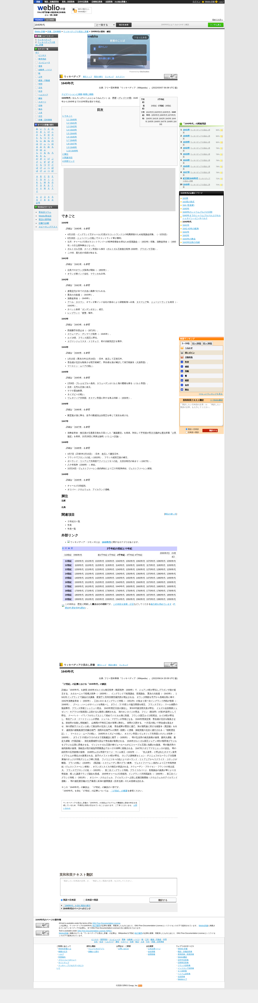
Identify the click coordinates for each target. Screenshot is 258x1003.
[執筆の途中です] (63, 606)
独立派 (83, 433)
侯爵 (173, 704)
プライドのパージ (138, 770)
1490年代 (171, 578)
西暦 (114, 98)
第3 (162, 712)
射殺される (127, 748)
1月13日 (71, 358)
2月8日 (70, 383)
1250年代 (130, 569)
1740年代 (120, 590)
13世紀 (68, 569)
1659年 (103, 693)
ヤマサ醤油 (72, 390)
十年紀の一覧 (73, 521)
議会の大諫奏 (88, 697)
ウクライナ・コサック (164, 759)
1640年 (149, 118)
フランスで (153, 704)
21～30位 (207, 343)
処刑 (83, 486)
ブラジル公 (69, 744)
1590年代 (171, 582)
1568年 (83, 464)
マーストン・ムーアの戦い (80, 366)
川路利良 (189, 357)
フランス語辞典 (184, 965)
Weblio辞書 (203, 926)
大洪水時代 (125, 461)
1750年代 (130, 590)
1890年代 (171, 595)
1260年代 (140, 569)
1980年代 (160, 599)
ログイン (196, 1)
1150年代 (130, 565)
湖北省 (88, 741)
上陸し (132, 777)
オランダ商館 (143, 697)
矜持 (187, 362)
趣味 (40, 98)
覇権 (124, 383)
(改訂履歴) (96, 926)
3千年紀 (130, 555)
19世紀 (68, 595)
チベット (71, 309)
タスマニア (141, 302)
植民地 (165, 741)
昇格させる (83, 744)
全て (37, 52)
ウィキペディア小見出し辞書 (76, 31)
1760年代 (140, 590)
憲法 (164, 433)
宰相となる (127, 719)
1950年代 (130, 599)
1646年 (157, 121)
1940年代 (120, 599)
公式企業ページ (154, 949)
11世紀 (68, 561)
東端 (64, 759)
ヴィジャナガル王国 (100, 744)
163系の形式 (188, 202)
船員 (81, 730)
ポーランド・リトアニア (138, 759)
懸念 (187, 389)
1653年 (145, 241)
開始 (146, 777)
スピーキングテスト (48, 227)
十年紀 (97, 101)
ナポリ (145, 748)
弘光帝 (139, 737)
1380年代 (160, 573)
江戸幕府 (91, 781)
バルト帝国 (140, 383)
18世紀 (168, 106)
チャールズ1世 (99, 234)
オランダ (80, 270)
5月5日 (163, 234)
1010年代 (89, 561)
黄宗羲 (82, 781)
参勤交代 (71, 291)
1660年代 (163, 115)
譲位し (124, 708)
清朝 (137, 730)
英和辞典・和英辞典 (186, 954)
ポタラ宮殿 (100, 737)
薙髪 (158, 726)
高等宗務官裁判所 (113, 697)
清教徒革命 (162, 241)
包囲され (152, 744)
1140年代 (120, 565)
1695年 (123, 737)
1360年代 (140, 573)
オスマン (168, 752)
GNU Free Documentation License (106, 923)
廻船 (77, 730)
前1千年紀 (102, 555)
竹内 (85, 730)
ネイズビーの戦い (75, 394)
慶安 (112, 454)
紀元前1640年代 (190, 178)
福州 (64, 748)
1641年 (155, 118)
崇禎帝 (69, 723)
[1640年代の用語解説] (38, 19)
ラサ (91, 737)
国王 (89, 337)
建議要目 (117, 433)
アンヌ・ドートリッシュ (81, 719)
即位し (156, 690)
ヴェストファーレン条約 (89, 468)
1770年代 (150, 590)
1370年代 (150, 573)
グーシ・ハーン (80, 704)
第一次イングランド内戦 (156, 701)
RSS (140, 985)
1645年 (151, 121)
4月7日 (70, 454)
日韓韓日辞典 (97, 2)
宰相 (82, 708)
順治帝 (153, 712)
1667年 (144, 461)
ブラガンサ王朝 (147, 249)
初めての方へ (217, 20)
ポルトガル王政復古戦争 (118, 249)
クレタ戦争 (167, 733)
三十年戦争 (117, 468)
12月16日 (90, 358)
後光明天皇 (142, 708)
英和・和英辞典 (68, 2)
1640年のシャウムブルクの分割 (197, 212)
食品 (40, 109)
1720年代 (99, 590)
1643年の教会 (189, 239)
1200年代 (79, 569)
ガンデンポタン (89, 309)
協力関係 (135, 704)
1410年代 (89, 578)
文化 (40, 87)
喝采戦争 (120, 690)
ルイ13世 (148, 715)
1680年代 (160, 586)
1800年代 (79, 595)
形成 (97, 774)
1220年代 (99, 569)
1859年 (102, 270)
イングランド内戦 (114, 701)
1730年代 (109, 590)
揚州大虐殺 (166, 737)
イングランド (83, 234)
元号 (76, 387)
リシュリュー (91, 708)
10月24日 (71, 468)
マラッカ (94, 274)
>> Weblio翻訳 (216, 400)
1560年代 (140, 582)
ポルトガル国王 (141, 741)
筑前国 (83, 712)
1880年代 (160, 595)
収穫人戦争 (90, 693)
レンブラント (73, 313)
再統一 (103, 704)
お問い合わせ (123, 949)
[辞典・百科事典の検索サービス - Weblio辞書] (51, 10)
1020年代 (99, 561)
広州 (72, 752)
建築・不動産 (44, 80)
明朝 (82, 723)
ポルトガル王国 (74, 249)
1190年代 (171, 565)
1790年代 (171, 590)
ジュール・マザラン (110, 719)
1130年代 (109, 565)
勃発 (172, 701)
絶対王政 (117, 457)
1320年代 (99, 573)
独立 (114, 766)
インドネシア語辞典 (186, 968)
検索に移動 (88, 94)
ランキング (109, 77)
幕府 (101, 712)
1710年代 (89, 590)
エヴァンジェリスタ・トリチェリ (83, 341)
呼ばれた (160, 752)
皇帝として (171, 712)
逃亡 (133, 726)
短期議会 (145, 234)
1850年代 (130, 595)
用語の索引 (98, 77)
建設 (108, 737)
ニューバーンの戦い (86, 238)
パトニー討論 (112, 436)
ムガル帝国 (99, 752)
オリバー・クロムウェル (78, 489)
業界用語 (42, 59)
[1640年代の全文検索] (50, 19)
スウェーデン (103, 383)
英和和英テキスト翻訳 (76, 874)
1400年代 (79, 578)
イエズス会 (161, 708)
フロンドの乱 (84, 457)
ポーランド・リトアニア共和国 (82, 461)
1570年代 (150, 582)
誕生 (150, 774)
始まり (141, 701)
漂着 (131, 730)
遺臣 (77, 781)
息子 (97, 755)
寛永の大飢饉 (73, 295)
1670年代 (172, 115)
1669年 (65, 737)
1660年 (86, 701)
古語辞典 (109, 2)
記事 (76, 684)
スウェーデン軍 (112, 763)
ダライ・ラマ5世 (119, 704)
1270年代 (150, 569)
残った (73, 774)
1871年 (91, 330)
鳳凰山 (102, 748)
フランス (82, 337)
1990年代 (171, 599)
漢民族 (145, 726)
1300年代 (79, 573)
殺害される (119, 741)
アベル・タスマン (75, 302)
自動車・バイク (45, 70)
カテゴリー (120, 77)
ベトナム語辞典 (184, 974)
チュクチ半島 (74, 759)
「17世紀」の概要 (119, 791)
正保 (116, 358)
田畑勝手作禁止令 (75, 330)
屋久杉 (79, 252)
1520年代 (99, 582)
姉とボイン (190, 353)
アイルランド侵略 (101, 489)
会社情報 (151, 951)
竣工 (123, 752)
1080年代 (160, 561)
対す (152, 726)
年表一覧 (71, 528)
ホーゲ (111, 748)
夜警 (84, 313)
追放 (66, 774)
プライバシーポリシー (67, 960)
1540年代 (120, 582)
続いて (90, 726)
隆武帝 (170, 744)
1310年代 (89, 573)
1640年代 (106, 542)
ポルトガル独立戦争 (104, 690)
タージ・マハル (114, 752)
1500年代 (79, 582)
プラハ (124, 763)
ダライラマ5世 (80, 737)
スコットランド (115, 234)
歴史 (79, 604)
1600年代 (79, 586)
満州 (116, 730)
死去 (99, 708)
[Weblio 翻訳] (74, 10)
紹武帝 (65, 752)
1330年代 (109, 573)
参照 (85, 690)
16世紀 (154, 106)
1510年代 (89, 582)
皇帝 (149, 752)
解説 (104, 684)
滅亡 (87, 723)
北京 (78, 362)
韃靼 (123, 730)
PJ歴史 (82, 608)
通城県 (94, 741)
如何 (187, 385)
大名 (86, 291)
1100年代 (79, 565)
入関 (135, 723)
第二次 (108, 770)
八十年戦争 (72, 464)
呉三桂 (107, 723)
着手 (114, 737)
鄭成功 (96, 415)
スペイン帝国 (90, 249)
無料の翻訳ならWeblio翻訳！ (83, 10)
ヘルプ (221, 2)
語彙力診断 (44, 223)
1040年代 (120, 561)
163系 (185, 198)
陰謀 (64, 708)
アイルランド (121, 777)
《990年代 (77, 555)
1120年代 (99, 565)
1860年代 (140, 595)
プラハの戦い (74, 763)
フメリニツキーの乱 (108, 461)
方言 (40, 116)
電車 (40, 66)
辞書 (38, 2)
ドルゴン (80, 726)
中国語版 (76, 741)
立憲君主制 (93, 433)
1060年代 (140, 561)
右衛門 (92, 730)
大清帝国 (140, 362)
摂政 (97, 719)
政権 (151, 737)
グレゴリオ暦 (125, 98)
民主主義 (153, 433)
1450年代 (130, 578)
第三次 (170, 774)
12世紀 (68, 565)
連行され (156, 730)
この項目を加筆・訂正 (123, 604)
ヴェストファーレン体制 (140, 468)
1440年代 (120, 578)
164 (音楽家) (188, 205)
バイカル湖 (117, 715)
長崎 (162, 697)
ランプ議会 (87, 774)
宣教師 (170, 708)
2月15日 (87, 454)
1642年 (162, 118)
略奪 (130, 763)
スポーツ (42, 102)
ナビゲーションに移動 (72, 94)
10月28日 (86, 436)
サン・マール (165, 704)
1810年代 (89, 595)
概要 (187, 380)
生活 (40, 91)
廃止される (129, 697)
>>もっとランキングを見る (211, 394)
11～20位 (196, 343)
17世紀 (161, 106)
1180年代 (161, 565)
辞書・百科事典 (54, 31)
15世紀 (68, 578)
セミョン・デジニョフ (146, 755)
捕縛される (110, 712)
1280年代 (160, 569)
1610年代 (150, 112)
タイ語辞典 (182, 971)
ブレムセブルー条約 (85, 383)
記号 (38, 203)
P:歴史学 (74, 608)
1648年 (170, 121)
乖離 (187, 371)
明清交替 (146, 719)
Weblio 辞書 (210, 2)
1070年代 (150, 561)
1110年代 (89, 565)
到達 (127, 715)
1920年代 (99, 599)
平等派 (144, 433)
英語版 (168, 726)
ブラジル (172, 741)
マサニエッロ (156, 748)
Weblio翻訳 (182, 957)
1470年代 (150, 578)
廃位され (78, 755)
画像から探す (93, 951)
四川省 (90, 748)
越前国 (69, 730)
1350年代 (130, 573)
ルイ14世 (71, 337)
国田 (100, 730)
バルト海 (116, 383)
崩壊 (157, 737)
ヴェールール (120, 744)
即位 (152, 708)
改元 (107, 358)
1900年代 (79, 599)
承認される (123, 766)
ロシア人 (95, 715)
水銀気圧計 (110, 341)
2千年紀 (161, 99)
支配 (141, 730)
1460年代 (140, 578)
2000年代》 (165, 553)
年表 (69, 525)
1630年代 (166, 112)
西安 (127, 726)
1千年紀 (111, 555)
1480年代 (160, 578)
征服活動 (140, 777)
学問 (40, 84)
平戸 (153, 697)
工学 (40, 77)
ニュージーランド (159, 302)
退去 (169, 723)
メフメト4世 (107, 755)
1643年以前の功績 (191, 242)
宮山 (101, 741)
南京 (146, 737)
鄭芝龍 (70, 415)
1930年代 (109, 599)
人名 (40, 113)
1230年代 (109, 569)
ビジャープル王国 (137, 744)
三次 (96, 701)
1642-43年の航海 (190, 228)
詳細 (64, 690)
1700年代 (79, 590)
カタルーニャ (76, 693)
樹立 (143, 704)
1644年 (77, 353)
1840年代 (120, 595)
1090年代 (171, 561)
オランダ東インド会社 (77, 274)
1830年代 (109, 595)
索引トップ (87, 77)
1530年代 (109, 582)
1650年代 (155, 115)
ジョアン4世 (145, 690)
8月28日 (71, 238)
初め (108, 715)
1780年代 (160, 590)
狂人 (145, 752)
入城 (110, 726)
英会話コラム (45, 212)
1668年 (134, 249)
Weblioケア (182, 979)
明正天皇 (115, 708)
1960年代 (140, 599)
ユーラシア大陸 (166, 755)
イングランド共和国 (138, 774)
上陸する (93, 712)
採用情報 (151, 954)
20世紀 (68, 599)
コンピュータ (44, 62)
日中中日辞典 (83, 2)
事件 (68, 708)
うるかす (189, 348)
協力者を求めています (161, 604)
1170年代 (150, 565)
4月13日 (71, 234)
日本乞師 (118, 781)
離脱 (64, 763)
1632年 (131, 752)
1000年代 (79, 561)
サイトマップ (63, 962)
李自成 (70, 362)
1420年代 (99, 578)
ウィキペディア (72, 76)
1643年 (168, 118)
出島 (69, 270)
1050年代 (130, 561)
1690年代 (171, 586)
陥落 (158, 744)
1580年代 (160, 582)
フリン (145, 712)
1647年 (163, 121)
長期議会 (133, 241)
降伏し (122, 723)
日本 (69, 387)
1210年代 (89, 569)
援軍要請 (108, 781)
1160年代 (140, 565)
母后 (68, 719)
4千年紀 (138, 555)
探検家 (133, 755)
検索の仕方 (62, 951)
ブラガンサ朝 (165, 690)
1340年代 (120, 573)
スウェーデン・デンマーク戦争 (82, 334)
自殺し (77, 723)
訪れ (139, 781)
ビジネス (42, 55)
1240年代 (120, 569)
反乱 (167, 748)
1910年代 (89, 599)
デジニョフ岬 (86, 759)
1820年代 (99, 595)
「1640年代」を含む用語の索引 (76, 905)
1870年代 (150, 595)
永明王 (104, 415)
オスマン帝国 (94, 398)
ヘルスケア (43, 95)
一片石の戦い (150, 723)
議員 (161, 770)
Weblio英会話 (45, 216)
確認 (187, 366)
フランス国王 (138, 715)
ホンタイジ (128, 712)
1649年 (77, 480)
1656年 (125, 398)
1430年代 (109, 578)
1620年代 (158, 112)
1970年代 (150, 599)
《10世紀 (67, 555)
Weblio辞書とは (64, 949)
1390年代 (171, 573)
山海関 (94, 723)
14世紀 (68, 573)
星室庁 (99, 697)
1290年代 (171, 569)
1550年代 (130, 582)
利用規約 (62, 957)
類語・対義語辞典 (51, 2)
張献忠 (81, 748)
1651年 (130, 701)
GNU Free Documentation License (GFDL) (94, 931)
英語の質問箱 (45, 219)
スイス (106, 766)
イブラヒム (67, 755)
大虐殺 (67, 741)
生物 (40, 105)
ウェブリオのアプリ (96, 949)
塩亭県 (96, 748)
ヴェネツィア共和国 (76, 398)
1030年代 (109, 561)
